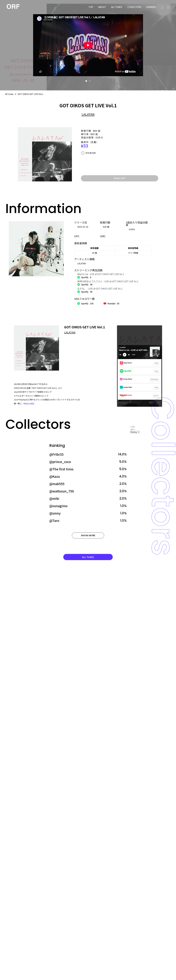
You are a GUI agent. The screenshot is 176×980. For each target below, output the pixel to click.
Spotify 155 (87, 303)
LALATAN (88, 114)
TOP (91, 7)
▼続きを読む (29, 403)
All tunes (9, 94)
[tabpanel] (88, 45)
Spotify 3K (87, 284)
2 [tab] (90, 81)
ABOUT (102, 7)
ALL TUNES (116, 7)
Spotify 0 (86, 277)
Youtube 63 (113, 303)
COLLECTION (134, 7)
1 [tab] (86, 81)
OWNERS (151, 7)
